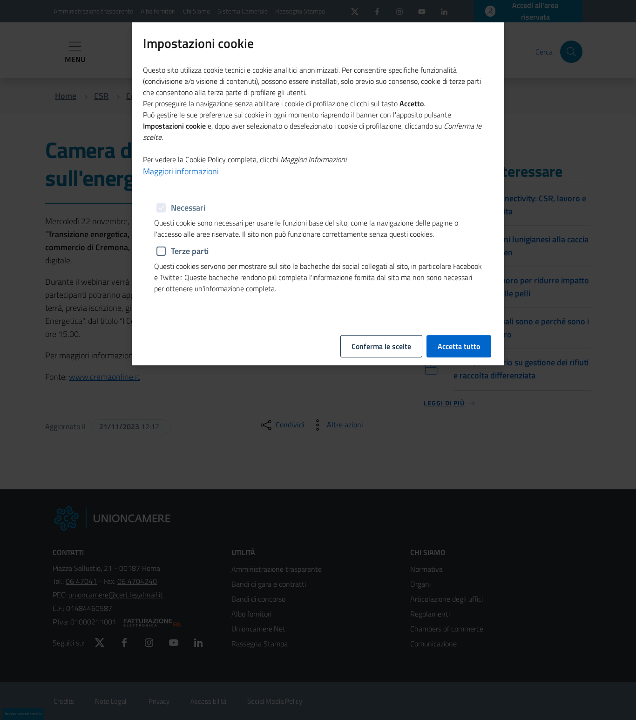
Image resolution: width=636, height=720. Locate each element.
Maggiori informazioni (181, 171)
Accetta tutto (459, 346)
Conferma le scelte (381, 346)
